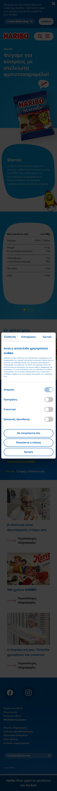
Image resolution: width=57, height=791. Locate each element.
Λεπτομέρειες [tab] (28, 336)
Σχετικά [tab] (47, 336)
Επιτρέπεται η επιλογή (28, 442)
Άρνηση (28, 452)
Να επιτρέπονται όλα (28, 433)
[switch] (48, 399)
